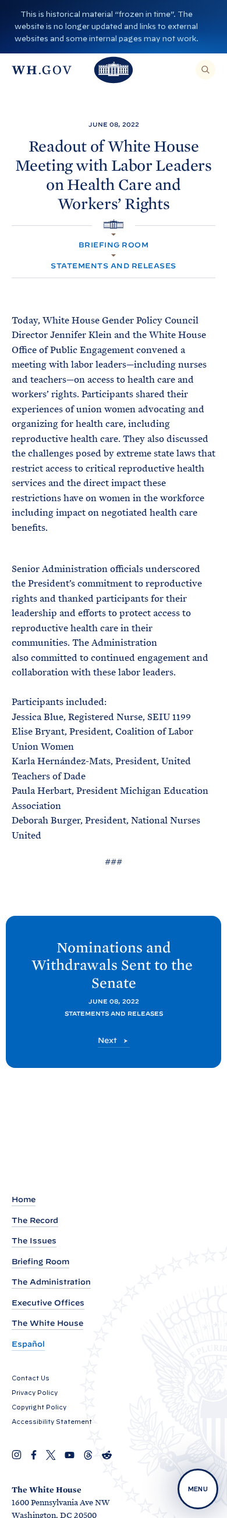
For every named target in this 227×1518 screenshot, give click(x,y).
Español (28, 1344)
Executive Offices (48, 1302)
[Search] (205, 70)
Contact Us (30, 1378)
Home (24, 1199)
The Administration (51, 1282)
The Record (35, 1220)
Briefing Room (113, 244)
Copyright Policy (39, 1407)
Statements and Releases (113, 265)
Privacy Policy (35, 1392)
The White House (47, 1323)
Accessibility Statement (52, 1421)
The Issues (34, 1240)
